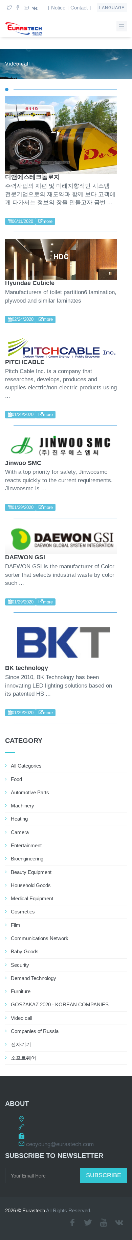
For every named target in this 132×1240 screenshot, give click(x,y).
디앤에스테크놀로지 (32, 177)
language (112, 7)
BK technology (26, 668)
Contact (79, 7)
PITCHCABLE (24, 362)
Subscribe (103, 1175)
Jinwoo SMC (23, 463)
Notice (58, 7)
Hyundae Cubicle (29, 283)
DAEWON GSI (25, 557)
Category (23, 740)
